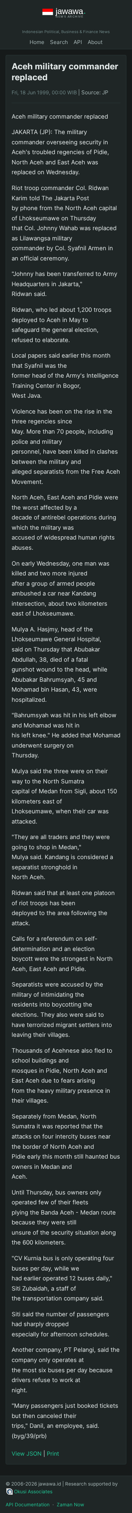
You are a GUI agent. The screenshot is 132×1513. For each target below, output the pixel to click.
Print (53, 1453)
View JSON (27, 1453)
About (95, 42)
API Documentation (28, 1504)
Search (59, 42)
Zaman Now (70, 1504)
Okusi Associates (33, 1491)
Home (37, 42)
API (78, 42)
